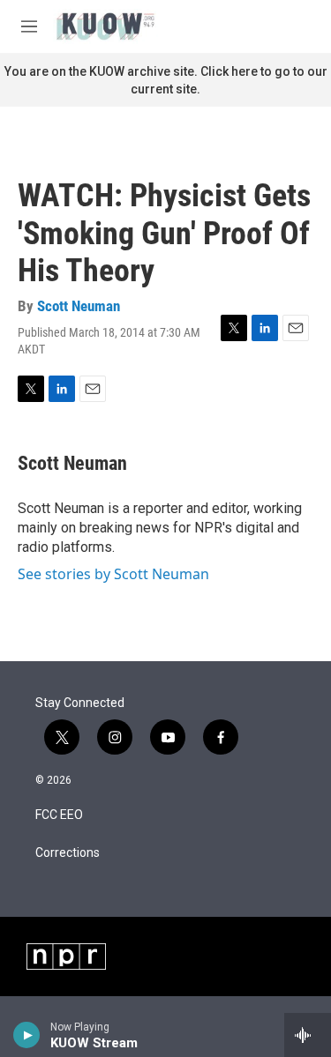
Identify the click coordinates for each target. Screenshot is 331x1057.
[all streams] (307, 1035)
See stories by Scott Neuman (113, 574)
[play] (27, 1035)
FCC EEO (59, 815)
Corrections (67, 853)
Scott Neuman (78, 306)
